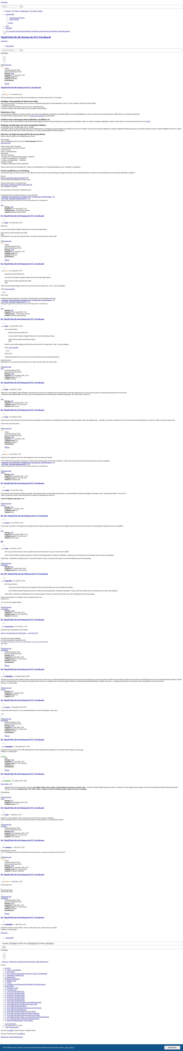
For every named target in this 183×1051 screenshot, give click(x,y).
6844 (12, 831)
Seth (2, 399)
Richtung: (42, 943)
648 (12, 207)
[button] (5, 61)
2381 (12, 374)
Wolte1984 (4, 565)
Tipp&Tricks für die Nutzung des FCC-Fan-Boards (26, 37)
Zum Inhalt (4, 2)
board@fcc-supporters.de (37, 116)
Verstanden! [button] (172, 1047)
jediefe (3, 859)
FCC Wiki (33, 11)
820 (12, 401)
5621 (12, 866)
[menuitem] (16, 18)
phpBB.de (22, 1034)
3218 (12, 655)
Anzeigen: (5, 943)
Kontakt (39, 11)
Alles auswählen (10, 289)
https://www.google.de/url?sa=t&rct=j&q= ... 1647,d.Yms (18, 633)
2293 (12, 760)
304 (12, 567)
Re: (2, 542)
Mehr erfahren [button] (69, 1047)
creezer (3, 505)
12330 (13, 611)
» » (27, 197)
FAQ (148, 121)
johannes (3, 756)
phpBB (10, 1030)
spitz (2, 205)
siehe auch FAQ (5, 143)
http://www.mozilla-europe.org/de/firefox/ (13, 178)
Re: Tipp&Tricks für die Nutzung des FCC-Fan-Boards (22, 216)
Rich (2, 368)
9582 (12, 73)
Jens (2, 66)
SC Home (8, 11)
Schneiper (4, 826)
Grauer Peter (4, 609)
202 (12, 507)
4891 (12, 474)
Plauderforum (24, 11)
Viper (2, 799)
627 (12, 800)
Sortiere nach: (22, 943)
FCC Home (15, 11)
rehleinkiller (4, 650)
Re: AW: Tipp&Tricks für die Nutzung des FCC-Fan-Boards (24, 516)
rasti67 (3, 472)
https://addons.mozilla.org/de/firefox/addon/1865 (15, 185)
